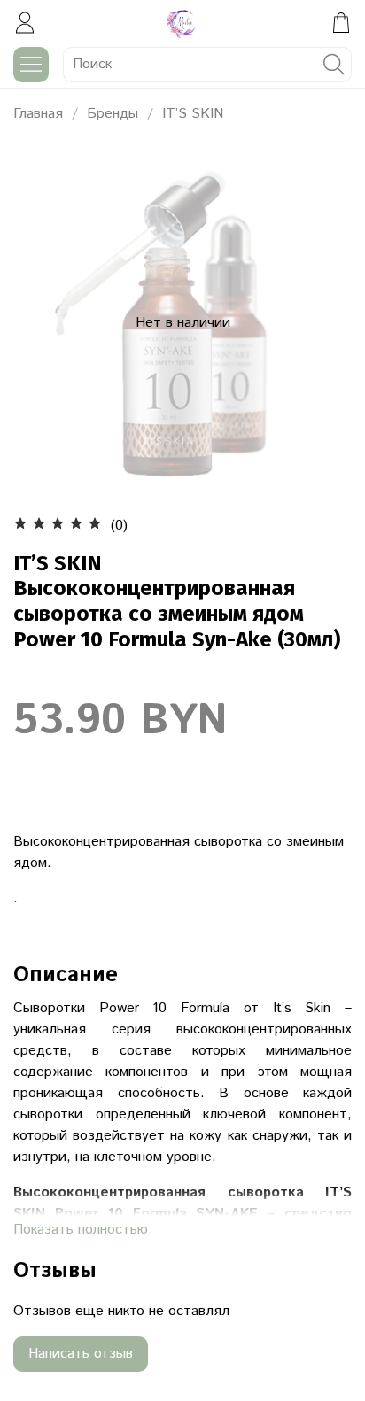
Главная (38, 114)
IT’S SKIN (192, 114)
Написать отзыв (80, 1353)
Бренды (112, 114)
